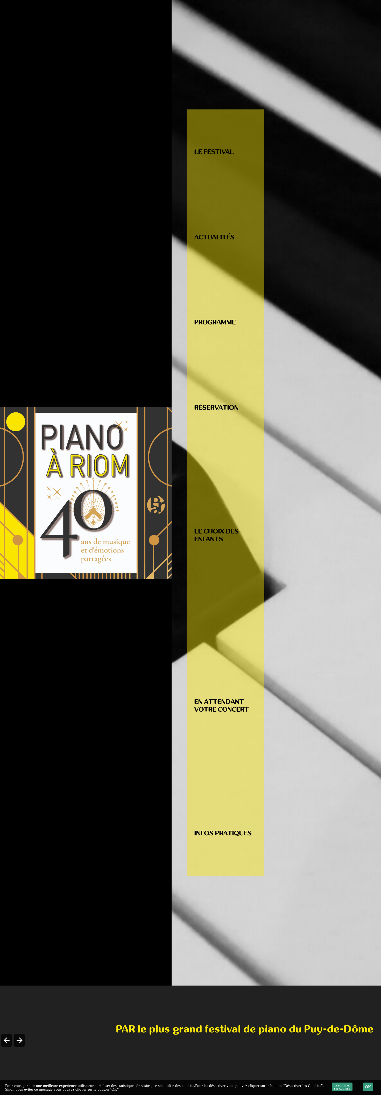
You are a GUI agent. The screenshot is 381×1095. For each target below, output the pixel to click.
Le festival (214, 151)
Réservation (216, 407)
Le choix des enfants (216, 535)
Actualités (214, 237)
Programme (215, 322)
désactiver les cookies (342, 1086)
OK (368, 1087)
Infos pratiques (223, 833)
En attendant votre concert (221, 705)
